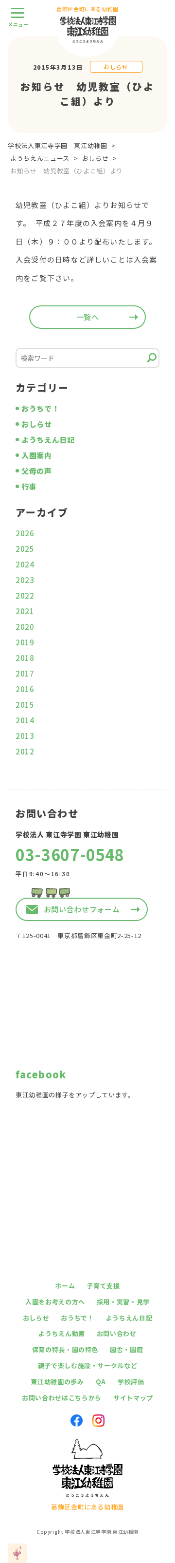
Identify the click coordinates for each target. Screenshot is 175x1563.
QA (101, 1381)
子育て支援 (103, 1285)
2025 (25, 549)
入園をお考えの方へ (55, 1301)
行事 (28, 486)
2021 (25, 611)
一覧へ (87, 317)
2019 (25, 642)
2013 (25, 736)
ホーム (65, 1285)
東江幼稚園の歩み (57, 1381)
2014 (25, 720)
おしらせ (116, 66)
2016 (25, 689)
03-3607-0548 (70, 854)
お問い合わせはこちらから (62, 1397)
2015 (25, 704)
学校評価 (131, 1381)
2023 (25, 580)
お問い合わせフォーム (82, 909)
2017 (25, 673)
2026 (25, 533)
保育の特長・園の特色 (65, 1349)
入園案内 (36, 455)
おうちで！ (40, 408)
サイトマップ (133, 1397)
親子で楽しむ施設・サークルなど (88, 1365)
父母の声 (36, 471)
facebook (41, 1074)
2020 (25, 626)
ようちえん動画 (61, 1333)
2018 (25, 658)
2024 (25, 564)
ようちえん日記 (48, 439)
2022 (25, 595)
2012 (25, 751)
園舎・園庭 (126, 1349)
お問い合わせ (117, 1333)
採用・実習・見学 (123, 1301)
